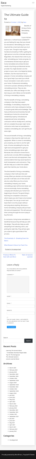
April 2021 (12, 425)
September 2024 (14, 380)
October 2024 (13, 378)
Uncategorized (13, 440)
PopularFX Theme (28, 455)
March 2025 (12, 368)
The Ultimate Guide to (12, 357)
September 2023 (14, 385)
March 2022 (12, 404)
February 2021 (13, 429)
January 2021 (13, 431)
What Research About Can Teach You (15, 245)
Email (9, 303)
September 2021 (14, 416)
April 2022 (12, 401)
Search (5, 338)
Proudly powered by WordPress (12, 455)
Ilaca (3, 2)
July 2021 (11, 418)
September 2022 (14, 391)
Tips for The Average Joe (13, 355)
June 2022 (12, 397)
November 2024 (13, 376)
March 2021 (12, 427)
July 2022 (11, 395)
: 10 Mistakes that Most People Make (16, 352)
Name (9, 296)
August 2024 (12, 382)
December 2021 (13, 410)
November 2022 (13, 387)
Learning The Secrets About (14, 350)
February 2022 (13, 406)
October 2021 (13, 414)
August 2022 (12, 393)
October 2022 (13, 389)
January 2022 (13, 408)
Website (9, 310)
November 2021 (13, 412)
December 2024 (13, 374)
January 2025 (13, 372)
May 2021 (12, 423)
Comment (10, 274)
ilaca (24, 22)
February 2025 (13, 370)
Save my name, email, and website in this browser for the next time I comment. (18, 321)
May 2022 (12, 399)
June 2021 (12, 420)
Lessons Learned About (12, 359)
